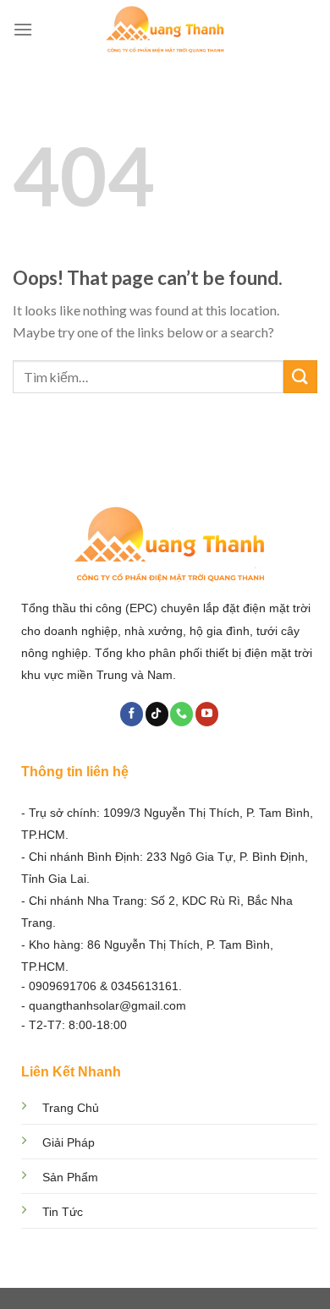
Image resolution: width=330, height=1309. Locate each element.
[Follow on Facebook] (131, 714)
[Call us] (181, 714)
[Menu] (23, 29)
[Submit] (300, 376)
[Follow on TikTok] (157, 714)
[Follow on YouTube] (206, 714)
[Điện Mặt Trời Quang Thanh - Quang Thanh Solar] (165, 29)
